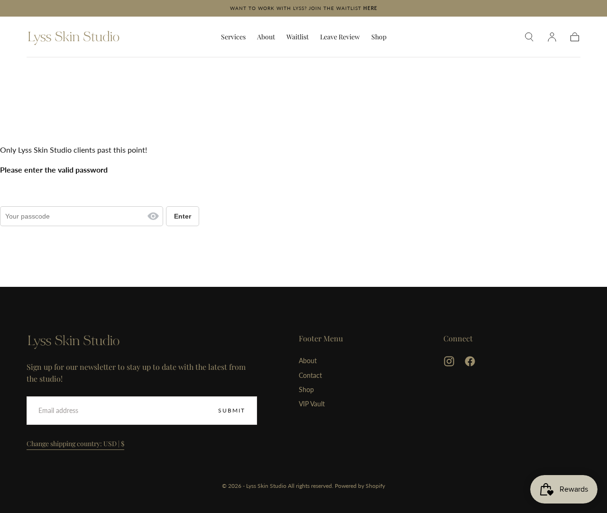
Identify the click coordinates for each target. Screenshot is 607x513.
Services (233, 37)
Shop (378, 37)
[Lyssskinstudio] (74, 340)
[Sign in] (552, 37)
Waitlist (297, 37)
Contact (310, 375)
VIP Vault (312, 404)
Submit (231, 410)
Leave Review (340, 37)
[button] (529, 37)
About (266, 37)
